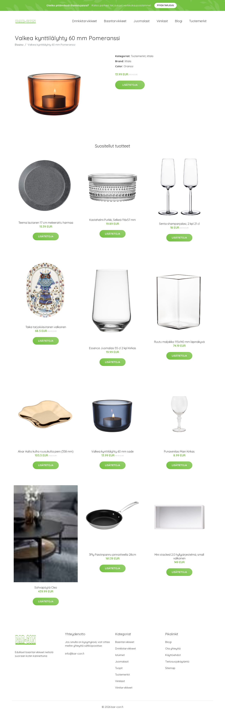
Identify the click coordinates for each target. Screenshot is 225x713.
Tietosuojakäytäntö (177, 661)
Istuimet (120, 655)
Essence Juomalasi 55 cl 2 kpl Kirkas (112, 348)
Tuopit (119, 668)
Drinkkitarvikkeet (84, 21)
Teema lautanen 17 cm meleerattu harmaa (45, 222)
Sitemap (170, 668)
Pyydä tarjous (165, 5)
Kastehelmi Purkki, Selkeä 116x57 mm (112, 220)
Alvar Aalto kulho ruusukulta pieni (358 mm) (45, 451)
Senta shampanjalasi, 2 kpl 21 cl (179, 223)
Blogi (178, 21)
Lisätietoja (129, 84)
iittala (150, 56)
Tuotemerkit (198, 21)
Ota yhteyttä (173, 648)
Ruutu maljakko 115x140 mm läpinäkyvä (179, 342)
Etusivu (19, 44)
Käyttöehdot (173, 655)
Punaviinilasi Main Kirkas (179, 451)
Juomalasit (141, 21)
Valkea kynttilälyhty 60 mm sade (112, 451)
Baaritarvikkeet (115, 21)
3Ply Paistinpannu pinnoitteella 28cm (112, 554)
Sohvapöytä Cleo (45, 587)
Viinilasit (162, 21)
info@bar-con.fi (74, 653)
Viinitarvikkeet (123, 687)
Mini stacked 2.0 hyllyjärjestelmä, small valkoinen (179, 556)
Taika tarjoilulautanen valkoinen (45, 327)
